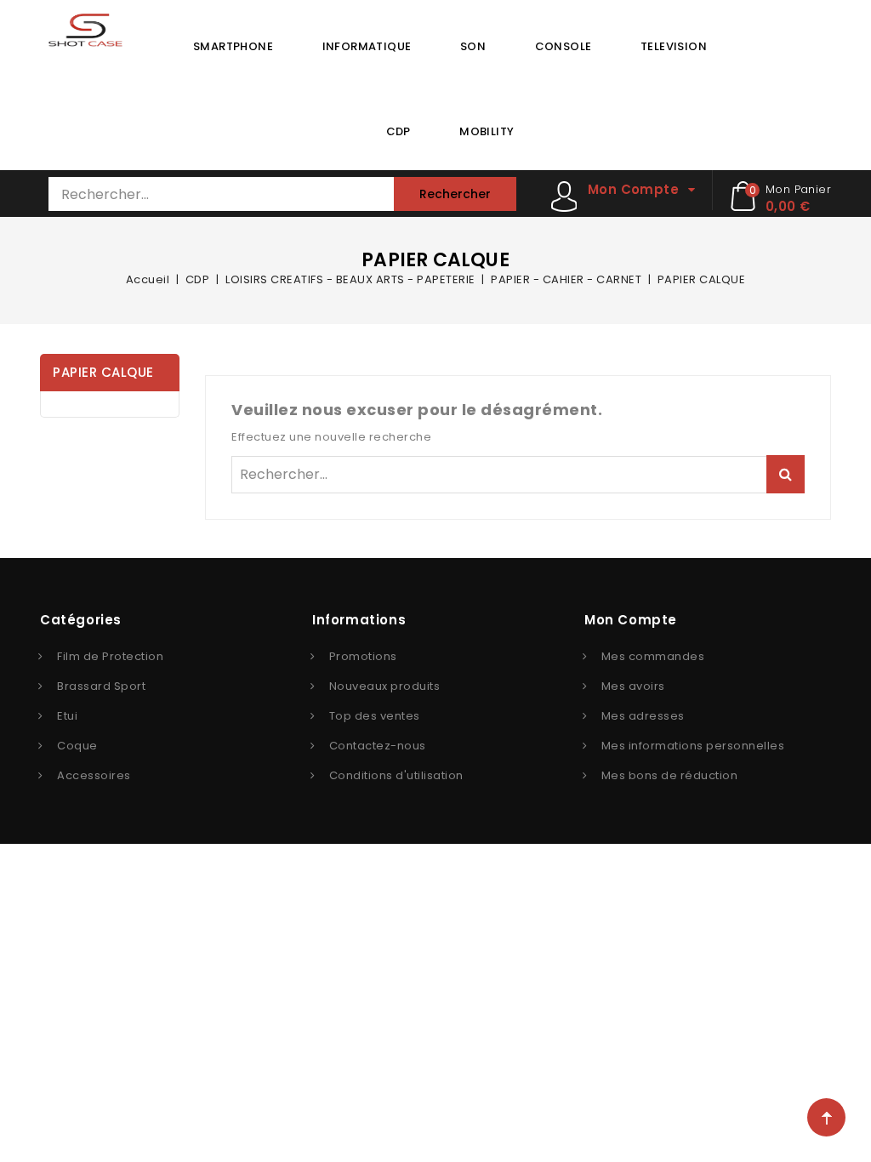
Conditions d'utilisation (396, 775)
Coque (77, 746)
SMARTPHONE (233, 46)
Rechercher (455, 193)
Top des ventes (374, 716)
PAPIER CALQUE (103, 372)
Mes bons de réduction (669, 775)
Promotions (363, 656)
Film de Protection (110, 656)
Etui (67, 716)
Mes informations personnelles (693, 746)
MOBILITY (486, 131)
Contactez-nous (377, 746)
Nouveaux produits (385, 686)
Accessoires (94, 775)
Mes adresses (643, 716)
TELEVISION (673, 46)
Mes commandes (653, 656)
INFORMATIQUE (367, 46)
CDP (398, 131)
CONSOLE (563, 46)
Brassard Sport (101, 686)
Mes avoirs (633, 686)
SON (473, 46)
